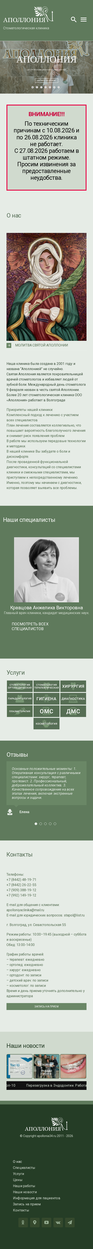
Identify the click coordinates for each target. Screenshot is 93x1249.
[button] (46, 345)
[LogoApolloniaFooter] (46, 1119)
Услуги (15, 672)
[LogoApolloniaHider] (28, 8)
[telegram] (70, 1222)
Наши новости (25, 1045)
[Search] (74, 19)
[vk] (58, 1222)
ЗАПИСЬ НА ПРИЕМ (46, 80)
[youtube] (46, 1222)
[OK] (23, 1222)
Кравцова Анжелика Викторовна (46, 607)
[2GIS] (35, 1222)
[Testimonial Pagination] (36, 823)
